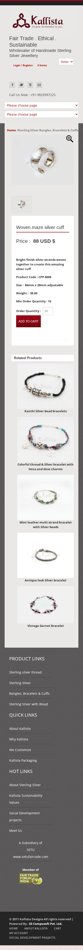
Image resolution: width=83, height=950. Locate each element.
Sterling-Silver (20, 683)
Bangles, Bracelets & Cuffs (29, 693)
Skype (30, 85)
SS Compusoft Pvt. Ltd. (45, 924)
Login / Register (23, 65)
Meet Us (15, 830)
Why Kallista (18, 739)
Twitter (21, 85)
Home (11, 130)
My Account (18, 933)
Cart (57, 928)
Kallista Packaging (23, 760)
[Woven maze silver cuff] (43, 137)
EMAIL (39, 85)
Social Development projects (32, 938)
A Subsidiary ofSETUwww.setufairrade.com (30, 850)
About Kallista (20, 728)
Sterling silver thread (25, 672)
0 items (42, 65)
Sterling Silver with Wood (28, 704)
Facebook (12, 85)
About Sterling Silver (25, 785)
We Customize (20, 750)
